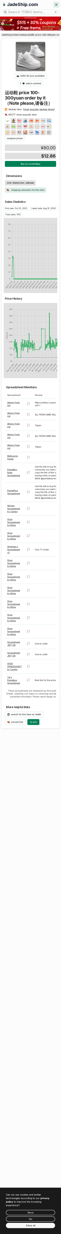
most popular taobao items (39, 109)
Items (15, 35)
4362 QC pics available (31, 76)
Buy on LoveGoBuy (30, 164)
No (30, 1219)
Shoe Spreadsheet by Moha (13, 522)
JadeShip (6, 35)
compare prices (15, 138)
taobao (23, 35)
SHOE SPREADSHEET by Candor (14, 666)
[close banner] (2, 23)
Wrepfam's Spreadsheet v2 (13, 549)
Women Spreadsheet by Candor (13, 508)
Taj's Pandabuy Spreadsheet (13, 680)
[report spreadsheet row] (28, 404)
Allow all (30, 1225)
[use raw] (49, 132)
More (31, 1212)
